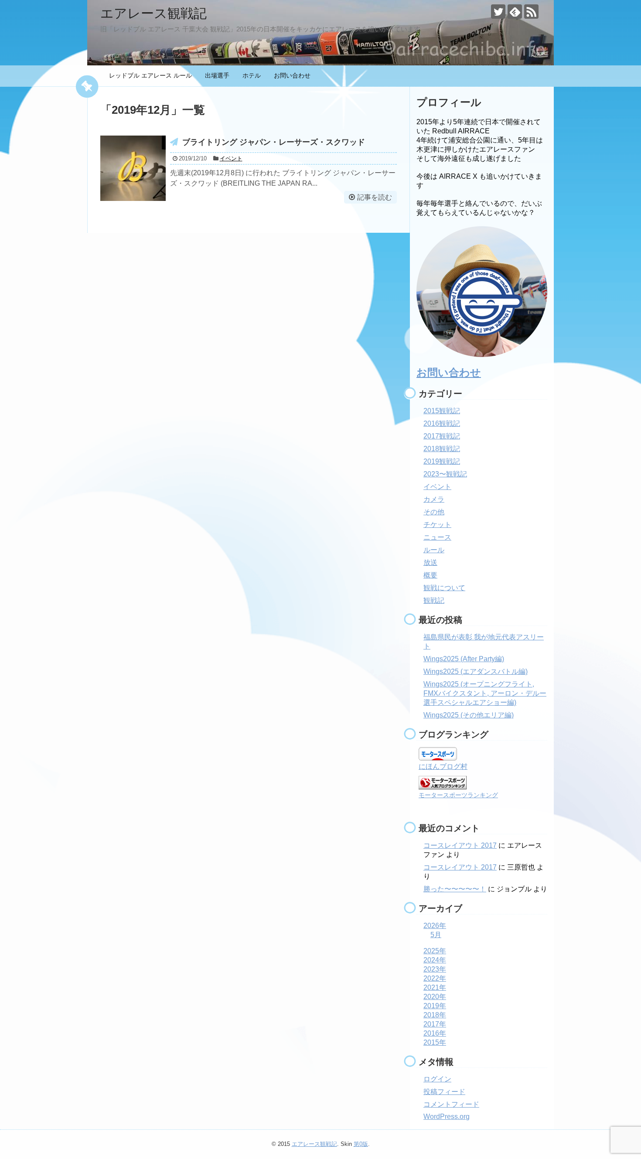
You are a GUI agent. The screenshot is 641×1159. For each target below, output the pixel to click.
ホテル (251, 75)
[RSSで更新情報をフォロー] (531, 11)
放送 (430, 562)
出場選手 (217, 75)
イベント (231, 158)
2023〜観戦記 (445, 474)
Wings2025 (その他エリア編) (468, 715)
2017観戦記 (441, 436)
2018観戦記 (441, 448)
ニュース (437, 537)
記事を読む (374, 197)
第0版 (361, 1144)
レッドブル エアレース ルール (150, 75)
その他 (433, 512)
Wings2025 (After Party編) (463, 659)
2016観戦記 (441, 423)
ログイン (437, 1079)
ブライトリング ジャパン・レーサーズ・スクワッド (273, 142)
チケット (437, 524)
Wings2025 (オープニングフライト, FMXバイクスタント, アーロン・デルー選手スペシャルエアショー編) (484, 693)
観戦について (444, 587)
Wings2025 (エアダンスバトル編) (475, 671)
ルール (433, 550)
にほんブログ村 (443, 766)
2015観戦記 (441, 411)
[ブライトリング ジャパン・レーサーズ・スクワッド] (133, 168)
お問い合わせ (292, 75)
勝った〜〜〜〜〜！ (454, 889)
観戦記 (433, 600)
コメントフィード (451, 1104)
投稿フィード (444, 1091)
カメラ (433, 499)
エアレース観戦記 (153, 13)
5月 (435, 934)
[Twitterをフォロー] (498, 11)
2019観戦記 (441, 461)
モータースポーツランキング (458, 795)
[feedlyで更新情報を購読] (515, 11)
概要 (430, 575)
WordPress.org (446, 1116)
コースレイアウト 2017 (460, 845)
